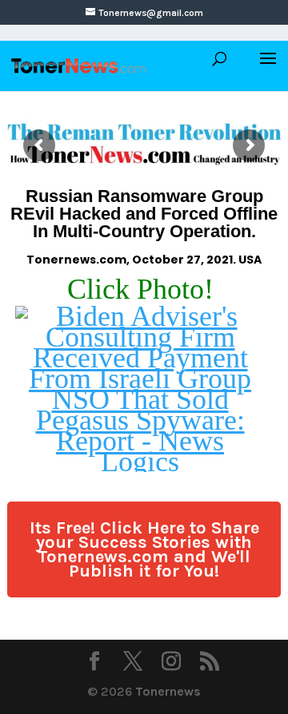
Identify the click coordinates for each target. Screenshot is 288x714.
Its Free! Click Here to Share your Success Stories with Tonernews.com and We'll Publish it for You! (144, 549)
